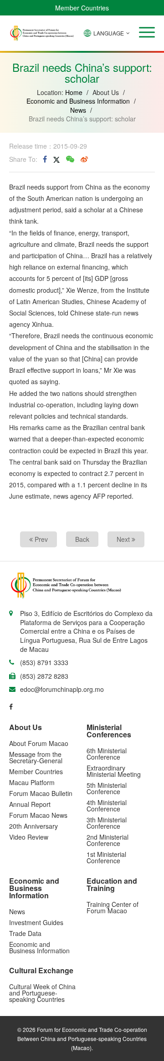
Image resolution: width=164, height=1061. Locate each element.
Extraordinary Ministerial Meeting (114, 771)
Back (82, 539)
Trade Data (25, 933)
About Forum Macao (38, 743)
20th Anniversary (33, 826)
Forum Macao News (38, 815)
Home (73, 92)
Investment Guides (36, 922)
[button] (147, 32)
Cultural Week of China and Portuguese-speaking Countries (42, 993)
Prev (40, 539)
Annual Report (30, 804)
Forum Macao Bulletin (40, 793)
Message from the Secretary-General (35, 757)
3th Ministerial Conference (107, 823)
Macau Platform (32, 782)
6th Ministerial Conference (107, 753)
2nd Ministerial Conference (107, 840)
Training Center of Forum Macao (112, 907)
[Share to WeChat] (70, 159)
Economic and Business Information (78, 100)
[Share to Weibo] (84, 159)
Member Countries (82, 7)
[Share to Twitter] (56, 159)
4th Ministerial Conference (107, 805)
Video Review (28, 836)
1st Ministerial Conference (106, 857)
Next (124, 539)
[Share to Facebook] (45, 159)
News (78, 110)
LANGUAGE (108, 33)
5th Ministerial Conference (107, 788)
